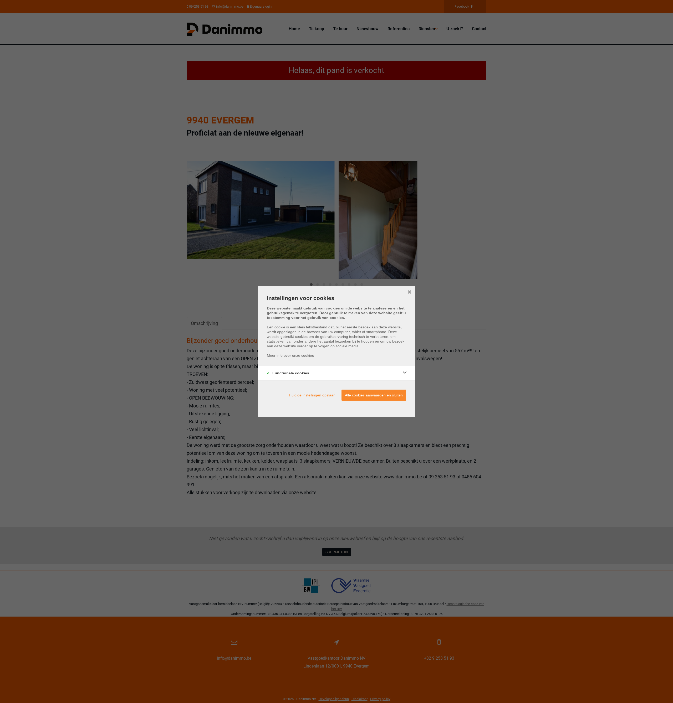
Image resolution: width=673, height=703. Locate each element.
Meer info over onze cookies (290, 355)
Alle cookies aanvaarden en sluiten (374, 395)
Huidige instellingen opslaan (312, 395)
